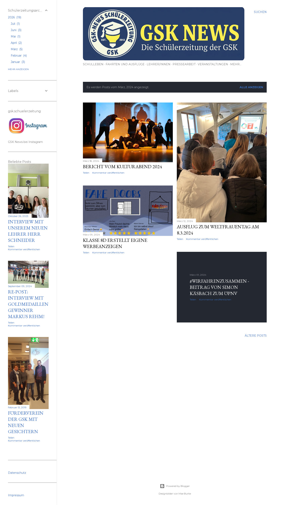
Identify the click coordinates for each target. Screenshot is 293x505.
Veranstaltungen (213, 64)
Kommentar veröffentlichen (108, 172)
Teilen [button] (86, 172)
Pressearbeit (184, 64)
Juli (15, 23)
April (16, 43)
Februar (18, 55)
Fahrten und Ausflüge (125, 64)
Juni (16, 30)
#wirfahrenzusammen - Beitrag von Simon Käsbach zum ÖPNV (219, 287)
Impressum (16, 495)
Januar (17, 62)
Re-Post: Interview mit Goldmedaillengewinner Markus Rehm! (28, 304)
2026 (14, 17)
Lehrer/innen (158, 64)
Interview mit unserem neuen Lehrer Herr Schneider (28, 231)
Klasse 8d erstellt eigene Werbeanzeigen (115, 243)
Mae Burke (185, 493)
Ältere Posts (256, 335)
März (16, 49)
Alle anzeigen (251, 87)
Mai (15, 36)
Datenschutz (17, 473)
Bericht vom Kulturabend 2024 (122, 166)
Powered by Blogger (178, 485)
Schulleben (93, 64)
